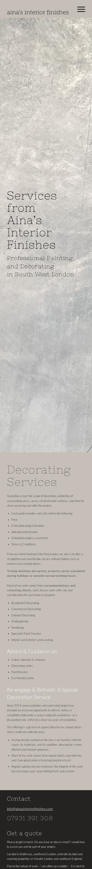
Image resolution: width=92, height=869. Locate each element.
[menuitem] (79, 9)
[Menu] (79, 9)
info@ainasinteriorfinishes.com (30, 808)
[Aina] (38, 9)
